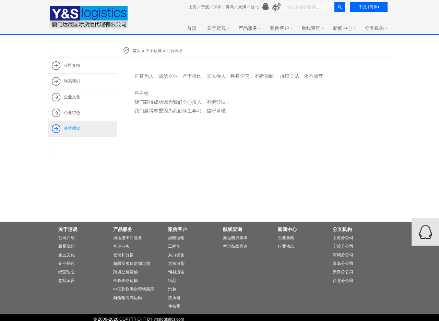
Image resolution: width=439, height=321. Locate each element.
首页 (192, 28)
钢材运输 (176, 272)
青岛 (230, 6)
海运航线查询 (235, 237)
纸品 (172, 280)
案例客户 (279, 28)
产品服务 (248, 28)
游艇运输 (176, 237)
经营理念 (66, 272)
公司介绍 (66, 237)
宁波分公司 (343, 246)
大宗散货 (176, 263)
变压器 (174, 297)
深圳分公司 (343, 254)
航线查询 (311, 28)
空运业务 (121, 246)
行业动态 (286, 246)
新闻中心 (342, 28)
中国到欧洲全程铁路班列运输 (133, 290)
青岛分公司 (343, 263)
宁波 (205, 6)
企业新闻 (286, 237)
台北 (254, 6)
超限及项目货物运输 (131, 263)
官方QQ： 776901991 (266, 7)
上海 (193, 6)
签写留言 (66, 280)
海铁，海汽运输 (127, 297)
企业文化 (66, 254)
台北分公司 (343, 280)
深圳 (217, 6)
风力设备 (176, 254)
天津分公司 (343, 272)
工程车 (174, 246)
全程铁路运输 (125, 280)
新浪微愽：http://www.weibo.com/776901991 (276, 7)
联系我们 (66, 246)
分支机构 (374, 28)
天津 (242, 6)
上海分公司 (343, 237)
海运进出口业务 (127, 237)
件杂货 (174, 306)
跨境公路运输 (125, 272)
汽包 (172, 289)
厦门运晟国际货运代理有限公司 (89, 17)
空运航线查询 (235, 246)
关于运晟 (216, 28)
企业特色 (66, 263)
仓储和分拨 (123, 254)
